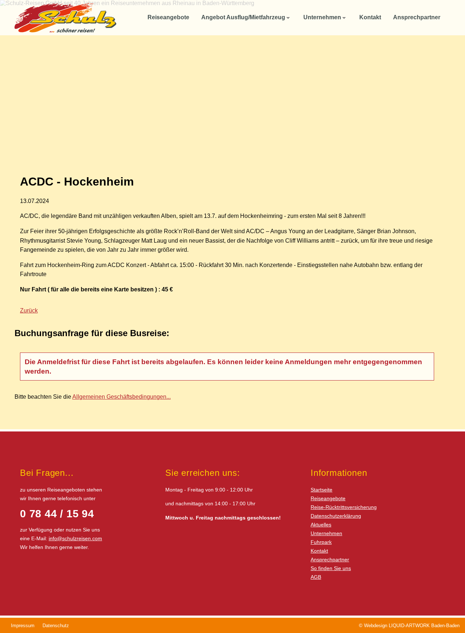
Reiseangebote (328, 498)
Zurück (29, 310)
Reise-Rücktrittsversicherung (344, 507)
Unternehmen (326, 533)
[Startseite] (134, 17)
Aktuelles (321, 525)
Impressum (23, 625)
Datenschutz (56, 625)
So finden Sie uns (331, 568)
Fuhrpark (321, 542)
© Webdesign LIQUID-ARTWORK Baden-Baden (409, 625)
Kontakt (319, 551)
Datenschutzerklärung (336, 516)
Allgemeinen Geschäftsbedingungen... (121, 397)
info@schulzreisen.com (75, 538)
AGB (316, 577)
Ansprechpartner (330, 559)
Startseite (321, 490)
